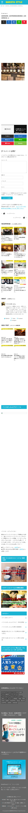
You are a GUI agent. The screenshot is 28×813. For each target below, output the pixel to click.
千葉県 (19, 698)
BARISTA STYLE (14, 2)
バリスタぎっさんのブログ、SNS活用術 (13, 622)
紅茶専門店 (4, 702)
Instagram (14, 320)
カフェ (10, 692)
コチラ (16, 547)
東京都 (18, 700)
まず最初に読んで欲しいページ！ (14, 796)
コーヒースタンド (5, 696)
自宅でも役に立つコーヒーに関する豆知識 (13, 639)
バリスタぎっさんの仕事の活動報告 (12, 627)
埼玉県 (3, 700)
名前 (3, 175)
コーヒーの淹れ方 (5, 694)
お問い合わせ (14, 807)
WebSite (7, 318)
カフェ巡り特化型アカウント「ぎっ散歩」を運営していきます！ (14, 803)
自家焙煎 (9, 702)
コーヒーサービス (14, 694)
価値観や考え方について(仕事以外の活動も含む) (13, 632)
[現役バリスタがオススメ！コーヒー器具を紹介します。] (14, 581)
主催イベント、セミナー (7, 698)
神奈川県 (23, 700)
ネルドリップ (13, 696)
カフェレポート (11, 806)
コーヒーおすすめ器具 (17, 692)
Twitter (13, 318)
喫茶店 (23, 698)
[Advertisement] (14, 43)
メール (3, 181)
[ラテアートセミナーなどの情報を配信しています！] (14, 606)
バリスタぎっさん (11, 304)
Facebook (20, 318)
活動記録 (4, 806)
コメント (4, 160)
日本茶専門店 (12, 700)
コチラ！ (17, 789)
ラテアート (19, 696)
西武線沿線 (15, 702)
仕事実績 (15, 698)
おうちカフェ (4, 692)
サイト (3, 187)
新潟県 (7, 700)
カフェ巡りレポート (7, 617)
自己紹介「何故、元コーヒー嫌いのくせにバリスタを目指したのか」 (14, 800)
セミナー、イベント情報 (21, 806)
